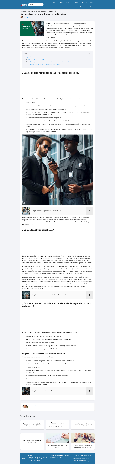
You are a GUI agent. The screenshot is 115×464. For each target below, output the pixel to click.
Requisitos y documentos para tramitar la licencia (45, 64)
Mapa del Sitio (35, 459)
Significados (91, 7)
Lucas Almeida (27, 17)
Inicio (48, 2)
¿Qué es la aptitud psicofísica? (37, 59)
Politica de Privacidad (35, 460)
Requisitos (84, 2)
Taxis (61, 2)
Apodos (55, 2)
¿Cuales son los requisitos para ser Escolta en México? (43, 57)
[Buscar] (41, 4)
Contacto (37, 457)
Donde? (92, 2)
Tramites (75, 2)
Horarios (61, 7)
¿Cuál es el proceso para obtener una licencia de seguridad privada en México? (52, 62)
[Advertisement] (57, 86)
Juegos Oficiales (79, 7)
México (85, 457)
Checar (68, 2)
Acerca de (30, 457)
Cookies (43, 459)
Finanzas (69, 7)
